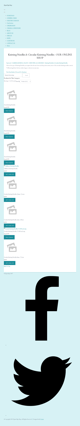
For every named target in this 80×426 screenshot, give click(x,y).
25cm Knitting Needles (9, 105)
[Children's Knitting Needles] (11, 166)
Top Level (8, 63)
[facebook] (41, 345)
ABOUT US (10, 33)
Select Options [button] (9, 111)
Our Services (10, 23)
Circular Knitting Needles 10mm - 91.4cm (14, 194)
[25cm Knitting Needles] (12, 102)
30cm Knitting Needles (9, 131)
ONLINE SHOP (11, 25)
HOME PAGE (10, 15)
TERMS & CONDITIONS (14, 28)
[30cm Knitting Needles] (12, 128)
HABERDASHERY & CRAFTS (20, 63)
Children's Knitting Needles (11, 168)
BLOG (8, 30)
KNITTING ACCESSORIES (36, 63)
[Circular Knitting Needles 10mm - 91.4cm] (12, 191)
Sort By (18, 81)
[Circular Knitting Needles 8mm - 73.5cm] (12, 255)
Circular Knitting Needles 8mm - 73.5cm (14, 257)
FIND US (9, 35)
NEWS (8, 38)
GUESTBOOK (11, 40)
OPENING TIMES (12, 18)
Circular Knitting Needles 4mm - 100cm (14, 220)
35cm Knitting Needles (9, 156)
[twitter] (41, 415)
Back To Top (7, 266)
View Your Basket (10, 72)
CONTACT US (11, 43)
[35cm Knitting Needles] (12, 154)
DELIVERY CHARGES (13, 20)
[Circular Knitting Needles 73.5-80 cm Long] (15, 229)
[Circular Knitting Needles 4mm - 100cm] (12, 217)
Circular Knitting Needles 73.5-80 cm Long (14, 231)
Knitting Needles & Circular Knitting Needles (56, 63)
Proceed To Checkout (21, 72)
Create (42, 419)
